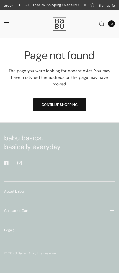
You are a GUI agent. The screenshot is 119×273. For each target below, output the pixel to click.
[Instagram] (23, 163)
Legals (9, 230)
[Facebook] (10, 163)
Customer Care (16, 210)
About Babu (14, 191)
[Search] (101, 24)
